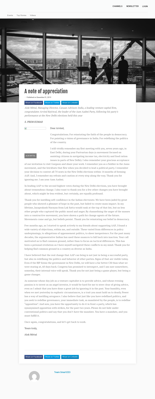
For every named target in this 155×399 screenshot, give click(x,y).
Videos (33, 15)
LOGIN (145, 6)
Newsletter (132, 6)
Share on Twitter (52, 103)
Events (10, 15)
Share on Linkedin (70, 103)
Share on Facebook (33, 103)
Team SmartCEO (62, 372)
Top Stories (21, 15)
